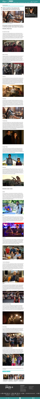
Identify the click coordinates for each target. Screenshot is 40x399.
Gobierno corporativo (31, 386)
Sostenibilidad (31, 2)
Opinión (25, 2)
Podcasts (8, 2)
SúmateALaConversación (30, 393)
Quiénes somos (22, 386)
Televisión (8, 371)
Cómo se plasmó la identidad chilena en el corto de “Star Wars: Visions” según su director (21, 380)
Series (4, 371)
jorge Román (5, 23)
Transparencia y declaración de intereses (23, 387)
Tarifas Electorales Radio (23, 390)
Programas (11, 2)
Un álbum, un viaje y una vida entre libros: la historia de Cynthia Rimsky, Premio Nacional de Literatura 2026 (31, 15)
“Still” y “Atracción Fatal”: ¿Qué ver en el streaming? (16, 380)
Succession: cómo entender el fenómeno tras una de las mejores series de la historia (5, 380)
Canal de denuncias (31, 388)
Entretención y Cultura (21, 2)
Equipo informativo (31, 387)
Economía (17, 2)
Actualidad (14, 2)
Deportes (28, 2)
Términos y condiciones (23, 388)
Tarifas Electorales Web (23, 391)
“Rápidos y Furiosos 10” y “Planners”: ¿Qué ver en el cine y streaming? (11, 380)
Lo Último (35, 2)
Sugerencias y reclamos (23, 389)
